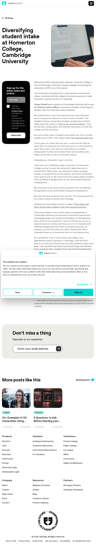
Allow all (78, 292)
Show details (82, 284)
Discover (6, 450)
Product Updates (40, 503)
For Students (39, 454)
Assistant (6, 454)
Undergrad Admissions (43, 441)
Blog (35, 494)
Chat (4, 446)
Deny (17, 292)
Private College (70, 441)
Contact (6, 503)
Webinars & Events (41, 485)
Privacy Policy (17, 111)
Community (7, 459)
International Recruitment (45, 450)
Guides (36, 490)
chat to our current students (71, 124)
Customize (46, 292)
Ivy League (68, 450)
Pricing (5, 463)
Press (4, 498)
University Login (9, 467)
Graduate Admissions (43, 446)
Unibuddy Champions (73, 490)
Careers (5, 490)
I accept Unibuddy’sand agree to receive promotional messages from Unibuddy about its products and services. (18, 117)
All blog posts (83, 380)
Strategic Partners (72, 485)
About (5, 485)
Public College (69, 446)
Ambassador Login (10, 472)
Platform (6, 441)
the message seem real (82, 138)
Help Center (7, 494)
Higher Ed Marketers (72, 463)
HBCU (66, 454)
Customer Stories (41, 498)
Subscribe (16, 135)
